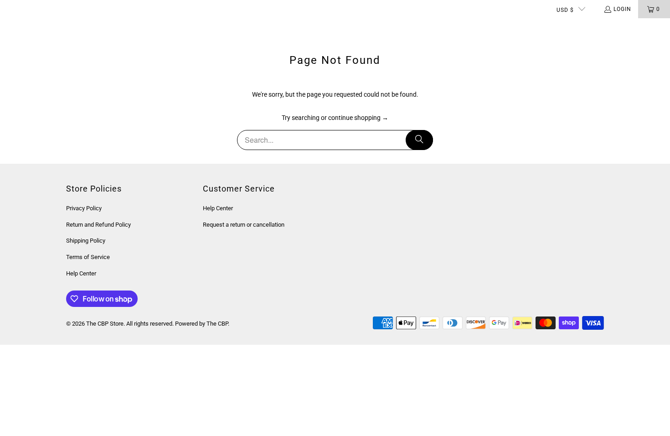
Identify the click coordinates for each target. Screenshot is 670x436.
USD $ (565, 10)
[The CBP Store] (43, 27)
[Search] (419, 140)
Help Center (81, 273)
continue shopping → (358, 117)
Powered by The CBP (201, 323)
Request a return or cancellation (243, 224)
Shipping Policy (85, 240)
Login (622, 9)
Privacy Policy (84, 208)
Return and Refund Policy (98, 224)
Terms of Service (88, 257)
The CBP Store (105, 323)
